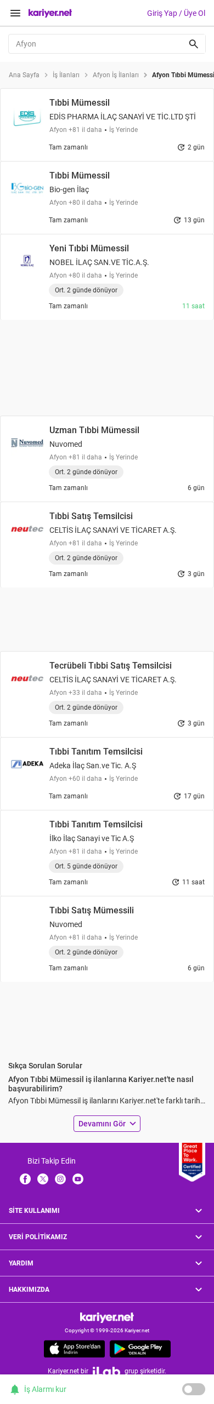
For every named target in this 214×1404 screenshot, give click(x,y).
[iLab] (106, 1371)
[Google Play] (140, 1348)
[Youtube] (77, 1177)
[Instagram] (60, 1177)
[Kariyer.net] (107, 1317)
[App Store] (74, 1348)
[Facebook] (25, 1177)
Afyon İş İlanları (116, 75)
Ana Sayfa (24, 75)
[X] (42, 1177)
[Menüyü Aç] (15, 13)
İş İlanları (66, 75)
